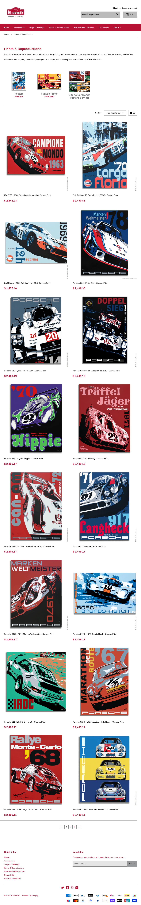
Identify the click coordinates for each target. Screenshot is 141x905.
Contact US (104, 27)
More (116, 27)
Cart (132, 14)
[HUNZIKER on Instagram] (72, 888)
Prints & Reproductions (59, 27)
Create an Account (129, 8)
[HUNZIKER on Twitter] (62, 888)
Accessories (19, 27)
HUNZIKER (15, 895)
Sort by (98, 113)
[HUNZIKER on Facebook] (67, 888)
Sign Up (132, 864)
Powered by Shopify (30, 895)
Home (6, 27)
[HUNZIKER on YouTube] (76, 888)
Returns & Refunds (12, 878)
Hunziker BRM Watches (84, 27)
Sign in (115, 8)
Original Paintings (36, 27)
